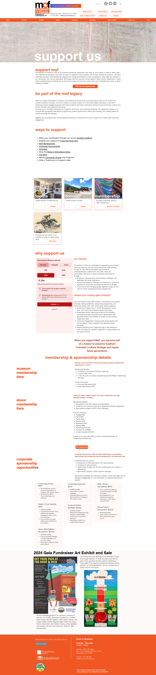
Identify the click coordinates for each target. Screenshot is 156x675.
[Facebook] (106, 3)
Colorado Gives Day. (69, 141)
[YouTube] (110, 3)
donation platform (84, 138)
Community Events (53, 157)
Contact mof (86, 478)
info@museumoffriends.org (67, 15)
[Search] (120, 4)
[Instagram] (115, 3)
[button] (99, 4)
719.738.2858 (54, 15)
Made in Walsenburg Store (58, 152)
